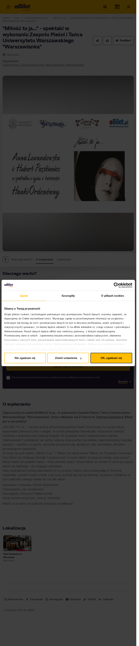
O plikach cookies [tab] (112, 295)
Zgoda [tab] (24, 295)
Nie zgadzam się (25, 357)
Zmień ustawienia (66, 357)
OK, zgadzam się (111, 357)
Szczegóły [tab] (68, 295)
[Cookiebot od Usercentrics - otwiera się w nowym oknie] (116, 285)
